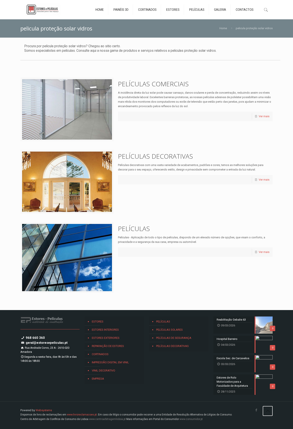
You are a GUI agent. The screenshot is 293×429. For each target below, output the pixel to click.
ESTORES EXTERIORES (105, 337)
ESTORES (97, 321)
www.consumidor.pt (191, 419)
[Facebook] (256, 410)
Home (223, 28)
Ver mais (264, 116)
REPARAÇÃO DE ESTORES (108, 346)
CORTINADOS (100, 354)
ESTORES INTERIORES (105, 329)
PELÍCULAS (134, 228)
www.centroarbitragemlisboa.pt (107, 419)
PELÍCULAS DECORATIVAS (155, 156)
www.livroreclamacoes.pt (82, 414)
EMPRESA (98, 378)
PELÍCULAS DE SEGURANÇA (173, 337)
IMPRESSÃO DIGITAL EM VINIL (110, 362)
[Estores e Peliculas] (42, 9)
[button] (8, 420)
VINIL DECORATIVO (103, 370)
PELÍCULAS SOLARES (169, 329)
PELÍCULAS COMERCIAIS (153, 83)
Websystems (44, 410)
